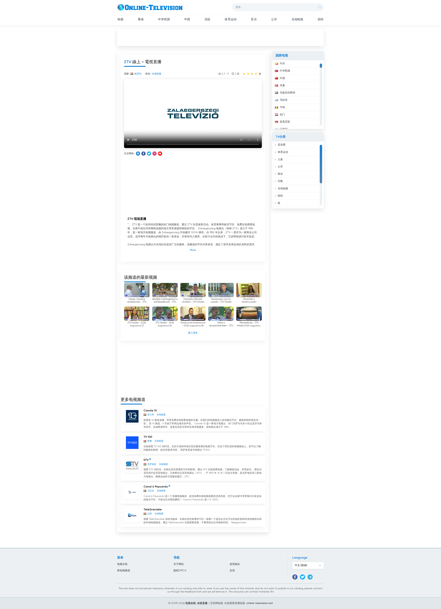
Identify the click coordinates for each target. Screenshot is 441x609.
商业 (280, 174)
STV (145, 460)
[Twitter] (149, 153)
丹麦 (282, 85)
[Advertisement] (220, 37)
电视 (120, 19)
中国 (187, 19)
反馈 (232, 570)
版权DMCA (179, 570)
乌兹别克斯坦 (287, 92)
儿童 (280, 159)
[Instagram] (154, 153)
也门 (282, 114)
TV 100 (147, 437)
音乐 (254, 19)
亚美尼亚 (285, 121)
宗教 (280, 181)
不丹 (282, 63)
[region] (298, 94)
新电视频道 (123, 570)
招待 (321, 19)
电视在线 (122, 564)
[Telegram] (310, 577)
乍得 (282, 107)
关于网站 (178, 564)
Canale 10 (150, 410)
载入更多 (193, 333)
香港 (141, 19)
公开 (274, 19)
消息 (207, 19)
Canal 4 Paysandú (155, 486)
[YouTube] (160, 153)
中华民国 (164, 19)
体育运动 (231, 19)
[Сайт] (138, 153)
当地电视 (297, 19)
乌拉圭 (284, 100)
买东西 (281, 145)
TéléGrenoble (152, 509)
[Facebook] (143, 153)
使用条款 (235, 564)
